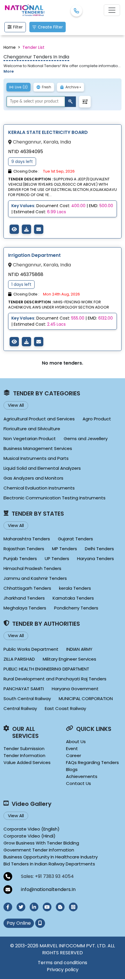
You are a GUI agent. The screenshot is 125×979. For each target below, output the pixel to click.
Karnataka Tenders (73, 598)
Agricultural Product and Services (39, 419)
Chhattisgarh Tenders (27, 588)
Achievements (81, 776)
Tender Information (24, 755)
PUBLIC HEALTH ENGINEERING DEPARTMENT (46, 669)
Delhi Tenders (99, 549)
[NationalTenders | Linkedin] (34, 907)
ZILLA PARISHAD (19, 659)
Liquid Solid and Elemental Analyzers (42, 468)
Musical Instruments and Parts (36, 458)
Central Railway (20, 708)
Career (73, 755)
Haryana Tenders (95, 558)
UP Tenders (57, 558)
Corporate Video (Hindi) (29, 836)
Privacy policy (62, 969)
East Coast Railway (65, 708)
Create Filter (50, 27)
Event (72, 748)
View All (16, 405)
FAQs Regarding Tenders (92, 762)
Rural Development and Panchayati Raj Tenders (54, 679)
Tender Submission (23, 748)
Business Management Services (37, 448)
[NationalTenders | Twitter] (21, 907)
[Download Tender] (26, 229)
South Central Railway (27, 698)
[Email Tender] (38, 229)
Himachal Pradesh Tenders (32, 568)
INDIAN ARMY (79, 649)
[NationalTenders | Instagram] (73, 907)
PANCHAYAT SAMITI (23, 689)
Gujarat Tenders (75, 539)
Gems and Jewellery (86, 438)
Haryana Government (75, 689)
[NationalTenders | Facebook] (7, 907)
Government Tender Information (38, 850)
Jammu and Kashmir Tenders (35, 578)
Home (9, 47)
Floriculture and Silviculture (31, 429)
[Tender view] (14, 229)
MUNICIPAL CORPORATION (86, 698)
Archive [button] (71, 87)
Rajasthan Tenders (23, 549)
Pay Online (19, 923)
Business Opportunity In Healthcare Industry (50, 857)
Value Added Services (27, 762)
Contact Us (78, 783)
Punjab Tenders (20, 558)
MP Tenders (64, 549)
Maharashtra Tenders (26, 539)
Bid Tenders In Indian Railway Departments (49, 864)
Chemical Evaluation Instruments (39, 488)
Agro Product (97, 419)
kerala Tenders (75, 588)
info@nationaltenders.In (48, 889)
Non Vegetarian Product (29, 438)
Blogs (72, 769)
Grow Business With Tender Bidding (41, 843)
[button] (85, 101)
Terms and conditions (62, 962)
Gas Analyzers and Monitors (33, 478)
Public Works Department (30, 649)
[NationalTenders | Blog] (60, 907)
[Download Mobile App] (40, 923)
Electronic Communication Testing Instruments (54, 498)
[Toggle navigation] (112, 10)
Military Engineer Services (69, 659)
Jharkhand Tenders (24, 598)
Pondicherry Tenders (76, 608)
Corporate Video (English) (31, 829)
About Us (76, 741)
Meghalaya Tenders (24, 608)
